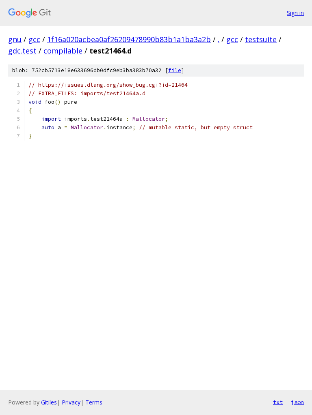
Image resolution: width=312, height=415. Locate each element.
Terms (93, 402)
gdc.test (22, 51)
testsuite (261, 39)
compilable (62, 51)
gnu (15, 39)
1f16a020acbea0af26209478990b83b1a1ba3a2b (129, 39)
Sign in (295, 13)
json (297, 402)
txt (278, 402)
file (174, 70)
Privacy (71, 402)
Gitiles (49, 402)
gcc (34, 39)
